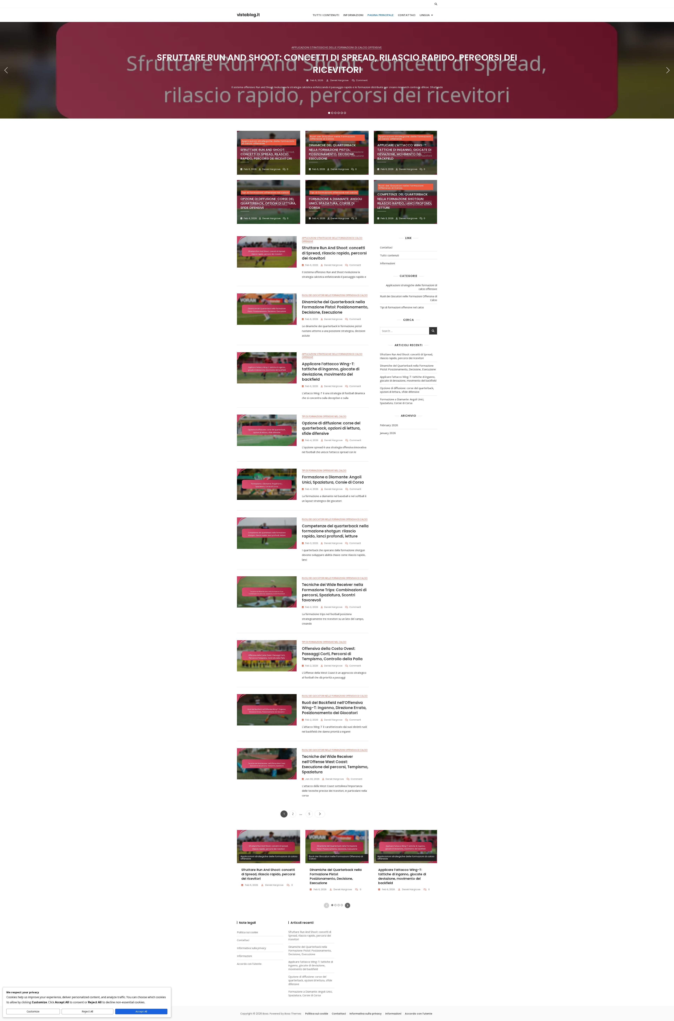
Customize (33, 1011)
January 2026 (388, 433)
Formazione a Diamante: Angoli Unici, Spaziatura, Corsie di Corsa (335, 203)
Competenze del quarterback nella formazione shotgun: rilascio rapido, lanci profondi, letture (404, 201)
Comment (362, 80)
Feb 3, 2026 (387, 218)
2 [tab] (332, 113)
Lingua (425, 15)
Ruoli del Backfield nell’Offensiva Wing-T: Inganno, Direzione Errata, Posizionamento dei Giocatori (334, 707)
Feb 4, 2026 (250, 218)
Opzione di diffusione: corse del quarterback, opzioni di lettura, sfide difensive (268, 203)
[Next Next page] (320, 814)
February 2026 (389, 425)
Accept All (141, 1011)
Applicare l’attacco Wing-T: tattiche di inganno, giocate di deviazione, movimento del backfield (404, 152)
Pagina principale (381, 15)
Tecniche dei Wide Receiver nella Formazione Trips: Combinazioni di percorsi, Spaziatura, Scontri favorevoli (334, 592)
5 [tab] (342, 113)
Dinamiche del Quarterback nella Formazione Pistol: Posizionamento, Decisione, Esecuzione (332, 152)
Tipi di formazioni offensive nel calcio (265, 192)
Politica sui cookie (247, 932)
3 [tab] (335, 113)
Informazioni (353, 15)
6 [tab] (345, 113)
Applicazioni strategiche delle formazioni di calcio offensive (337, 47)
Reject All (87, 1011)
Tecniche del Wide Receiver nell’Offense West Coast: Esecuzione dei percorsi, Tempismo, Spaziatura (335, 764)
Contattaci (406, 15)
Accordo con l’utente (249, 964)
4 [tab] (338, 113)
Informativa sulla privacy (251, 948)
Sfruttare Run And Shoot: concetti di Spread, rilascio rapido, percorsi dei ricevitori (337, 63)
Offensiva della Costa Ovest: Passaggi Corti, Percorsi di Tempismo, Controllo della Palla (332, 653)
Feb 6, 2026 (316, 80)
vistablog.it (248, 15)
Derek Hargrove (339, 80)
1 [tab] (329, 113)
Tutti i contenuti (326, 15)
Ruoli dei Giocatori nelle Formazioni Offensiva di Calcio (332, 137)
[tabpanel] (337, 70)
